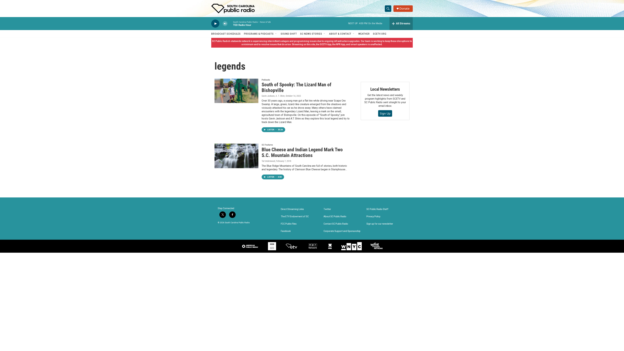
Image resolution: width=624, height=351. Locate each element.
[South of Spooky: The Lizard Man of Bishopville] (236, 91)
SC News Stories (311, 33)
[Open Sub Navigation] (276, 33)
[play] (215, 24)
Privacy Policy (373, 216)
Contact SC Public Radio (336, 224)
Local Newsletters (385, 89)
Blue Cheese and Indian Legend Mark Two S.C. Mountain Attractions (302, 152)
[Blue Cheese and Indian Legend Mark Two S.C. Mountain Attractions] (236, 156)
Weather (364, 33)
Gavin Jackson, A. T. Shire (273, 96)
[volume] (225, 23)
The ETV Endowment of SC (295, 216)
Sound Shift (289, 33)
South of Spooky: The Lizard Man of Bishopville (296, 87)
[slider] (230, 23)
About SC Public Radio (335, 216)
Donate (404, 8)
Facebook (286, 231)
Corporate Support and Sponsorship (342, 231)
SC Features (267, 144)
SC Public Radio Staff (377, 209)
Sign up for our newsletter (379, 224)
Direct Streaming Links (292, 209)
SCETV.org (379, 33)
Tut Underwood (268, 161)
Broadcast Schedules (226, 33)
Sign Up (385, 113)
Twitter (327, 209)
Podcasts (266, 79)
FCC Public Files (289, 224)
